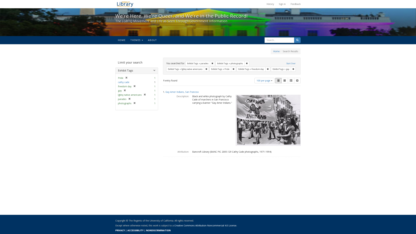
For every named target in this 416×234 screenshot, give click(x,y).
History (270, 4)
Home (121, 40)
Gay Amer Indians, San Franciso (182, 91)
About (152, 40)
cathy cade (123, 82)
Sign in (282, 4)
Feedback (296, 4)
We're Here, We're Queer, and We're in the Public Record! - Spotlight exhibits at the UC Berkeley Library (125, 4)
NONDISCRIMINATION (158, 230)
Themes (135, 40)
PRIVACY (120, 230)
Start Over (291, 63)
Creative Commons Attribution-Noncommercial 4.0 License (205, 225)
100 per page (264, 80)
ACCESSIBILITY (135, 230)
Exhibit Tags (125, 70)
